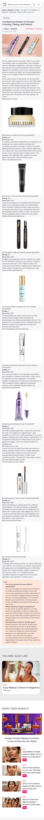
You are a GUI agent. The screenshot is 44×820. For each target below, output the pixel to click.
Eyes (17, 10)
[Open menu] (38, 4)
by (9, 29)
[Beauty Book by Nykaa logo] (4, 4)
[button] (19, 4)
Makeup (10, 10)
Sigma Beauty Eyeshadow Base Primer (19, 640)
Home (4, 10)
